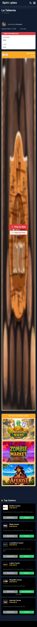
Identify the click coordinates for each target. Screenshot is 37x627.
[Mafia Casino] (5, 528)
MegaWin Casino (15, 580)
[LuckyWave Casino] (5, 546)
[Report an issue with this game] (3, 54)
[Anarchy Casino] (5, 604)
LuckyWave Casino (16, 543)
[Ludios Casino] (5, 566)
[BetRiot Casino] (5, 509)
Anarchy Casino (15, 600)
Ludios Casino (14, 563)
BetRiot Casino (14, 506)
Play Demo (18, 429)
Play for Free (20, 233)
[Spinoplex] (9, 2)
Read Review (10, 517)
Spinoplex (19, 24)
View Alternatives (26, 591)
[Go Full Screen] (6, 54)
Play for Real (20, 227)
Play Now (26, 517)
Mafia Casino (14, 524)
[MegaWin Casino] (5, 583)
